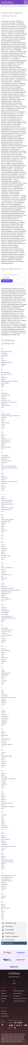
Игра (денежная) (5, 521)
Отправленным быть (7, 629)
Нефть (3, 619)
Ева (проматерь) (5, 457)
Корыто (3, 554)
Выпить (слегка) (5, 405)
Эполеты (3, 886)
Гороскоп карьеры (17, 993)
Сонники (3, 993)
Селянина (3, 701)
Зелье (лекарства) (6, 509)
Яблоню (3, 906)
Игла (2, 517)
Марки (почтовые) (6, 592)
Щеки (2, 865)
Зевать (3, 505)
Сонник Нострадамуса (11, 936)
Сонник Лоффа (9, 929)
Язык (2, 913)
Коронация (4, 548)
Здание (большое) (6, 502)
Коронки (3, 550)
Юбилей (3, 896)
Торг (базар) (4, 718)
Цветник (3, 804)
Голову (3, 424)
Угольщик (4, 740)
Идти (2, 528)
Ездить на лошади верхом (8, 466)
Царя (2, 797)
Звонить (3, 498)
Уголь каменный (5, 739)
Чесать (3, 822)
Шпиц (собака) (5, 839)
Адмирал (3, 364)
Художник (4, 777)
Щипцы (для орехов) (7, 860)
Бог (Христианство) (6, 374)
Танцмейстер (5, 716)
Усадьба (3, 742)
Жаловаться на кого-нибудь (9, 481)
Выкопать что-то (6, 400)
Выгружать (4, 393)
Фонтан (3, 765)
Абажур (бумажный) (6, 351)
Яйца (2, 915)
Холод (3, 785)
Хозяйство (4, 784)
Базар (3, 384)
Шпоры (3, 841)
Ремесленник (5, 675)
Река (2, 669)
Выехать (3, 396)
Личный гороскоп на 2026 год (20, 998)
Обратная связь (5, 1016)
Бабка (3, 379)
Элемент (3, 882)
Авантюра (4, 353)
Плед (2, 656)
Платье (3, 648)
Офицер (3, 640)
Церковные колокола (7, 803)
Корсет (3, 552)
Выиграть (4, 398)
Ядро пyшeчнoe (5, 908)
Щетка (3, 858)
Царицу (3, 796)
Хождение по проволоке (8, 778)
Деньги (3, 434)
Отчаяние (3, 633)
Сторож (3, 694)
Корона (3, 546)
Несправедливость (6, 616)
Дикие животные (6, 440)
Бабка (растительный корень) (9, 381)
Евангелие (4, 459)
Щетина (3, 856)
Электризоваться (6, 879)
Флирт (3, 759)
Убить (2, 733)
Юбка (2, 898)
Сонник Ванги (9, 926)
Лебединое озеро (6, 574)
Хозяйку (3, 782)
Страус (3, 699)
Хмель (3, 775)
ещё (2, 365)
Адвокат (3, 360)
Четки (2, 823)
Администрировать (6, 362)
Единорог (4, 462)
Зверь (3, 497)
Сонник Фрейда (9, 939)
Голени (3, 421)
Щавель (3, 863)
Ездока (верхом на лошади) (9, 468)
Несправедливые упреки (8, 618)
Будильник (4, 377)
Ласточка (4, 571)
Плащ (2, 652)
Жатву (3, 488)
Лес (2, 565)
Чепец (3, 820)
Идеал (3, 526)
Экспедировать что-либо (8, 875)
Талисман (3, 714)
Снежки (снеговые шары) (8, 697)
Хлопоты (3, 773)
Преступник (4, 657)
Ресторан (4, 680)
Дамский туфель (6, 447)
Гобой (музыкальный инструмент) (10, 415)
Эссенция (4, 888)
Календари (3, 998)
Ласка (3, 569)
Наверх (14, 983)
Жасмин (3, 486)
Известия (4, 530)
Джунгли (3, 438)
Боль (2, 376)
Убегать (3, 732)
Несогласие (4, 614)
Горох (2, 419)
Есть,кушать (5, 455)
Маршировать (5, 593)
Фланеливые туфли (6, 756)
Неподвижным (5, 610)
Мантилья (4, 586)
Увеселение (4, 735)
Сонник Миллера (9, 933)
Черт (2, 816)
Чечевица (4, 825)
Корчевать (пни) (5, 555)
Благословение (5, 372)
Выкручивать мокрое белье (9, 402)
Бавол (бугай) (5, 383)
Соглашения (4, 1013)
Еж (2, 464)
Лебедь (3, 573)
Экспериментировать (7, 877)
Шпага (3, 835)
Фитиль (3, 752)
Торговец (4, 721)
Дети (2, 436)
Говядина (3, 417)
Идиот (3, 524)
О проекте (3, 1011)
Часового (4, 815)
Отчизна (3, 638)
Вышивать (4, 403)
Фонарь (3, 763)
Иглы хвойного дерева (7, 519)
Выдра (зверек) (5, 395)
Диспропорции (5, 441)
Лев (2, 576)
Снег (2, 692)
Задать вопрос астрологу (19, 1001)
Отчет (3, 637)
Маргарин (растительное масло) (10, 590)
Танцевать (4, 720)
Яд (2, 909)
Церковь (3, 799)
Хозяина (3, 780)
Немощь (3, 607)
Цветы (3, 801)
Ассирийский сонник (11, 923)
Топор (3, 713)
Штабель (3, 842)
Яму (2, 917)
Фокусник (4, 761)
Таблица (3, 711)
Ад (2, 358)
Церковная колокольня (7, 806)
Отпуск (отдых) (5, 631)
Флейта (3, 758)
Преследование (5, 650)
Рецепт (3, 682)
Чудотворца (4, 827)
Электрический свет (7, 880)
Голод (3, 426)
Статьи (2, 1001)
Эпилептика (4, 884)
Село (2, 690)
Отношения (4, 628)
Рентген (3, 676)
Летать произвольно (7, 567)
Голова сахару (5, 422)
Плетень (3, 659)
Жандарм (4, 483)
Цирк (2, 794)
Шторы (3, 848)
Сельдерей (4, 695)
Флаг (2, 754)
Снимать (3, 702)
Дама (2, 445)
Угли (2, 737)
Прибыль (3, 661)
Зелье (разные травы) (7, 507)
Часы (2, 818)
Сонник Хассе (9, 943)
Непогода (4, 609)
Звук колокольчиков (7, 500)
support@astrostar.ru (14, 976)
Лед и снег (4, 578)
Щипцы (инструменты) (7, 861)
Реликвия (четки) (5, 673)
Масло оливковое (6, 599)
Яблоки (3, 904)
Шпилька (3, 837)
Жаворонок (4, 478)
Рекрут (3, 671)
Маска (3, 595)
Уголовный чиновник (7, 744)
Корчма (3, 557)
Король (3, 545)
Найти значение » (6, 280)
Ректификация (16, 996)
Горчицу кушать (5, 414)
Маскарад (4, 597)
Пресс (3, 654)
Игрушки (3, 523)
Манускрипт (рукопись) (7, 588)
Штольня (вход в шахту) (8, 846)
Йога (2, 538)
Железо (3, 476)
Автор (3, 357)
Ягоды (3, 911)
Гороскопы (3, 990)
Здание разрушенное (7, 504)
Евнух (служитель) (6, 460)
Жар (2, 485)
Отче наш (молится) (6, 635)
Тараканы (4, 723)
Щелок (3, 867)
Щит (2, 869)
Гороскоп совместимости (19, 990)
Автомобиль (4, 355)
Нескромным (5, 612)
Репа (2, 678)
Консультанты (4, 996)
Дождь (3, 443)
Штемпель (4, 844)
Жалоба (3, 479)
